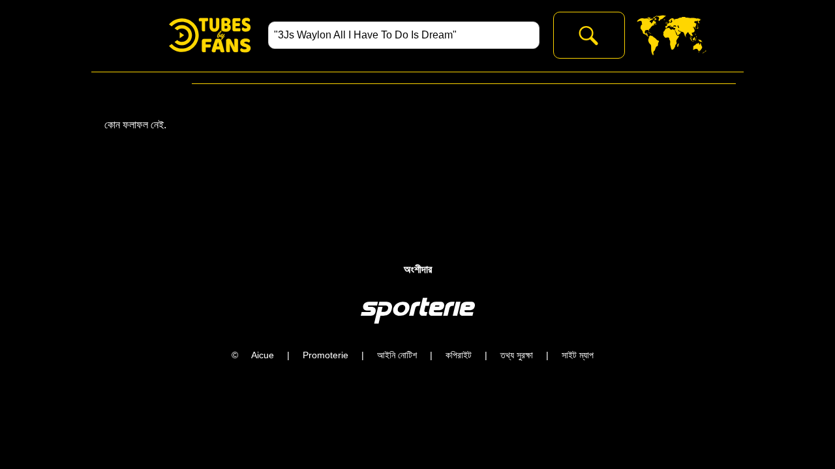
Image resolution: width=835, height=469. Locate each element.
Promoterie (325, 355)
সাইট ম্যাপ (578, 355)
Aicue (262, 355)
